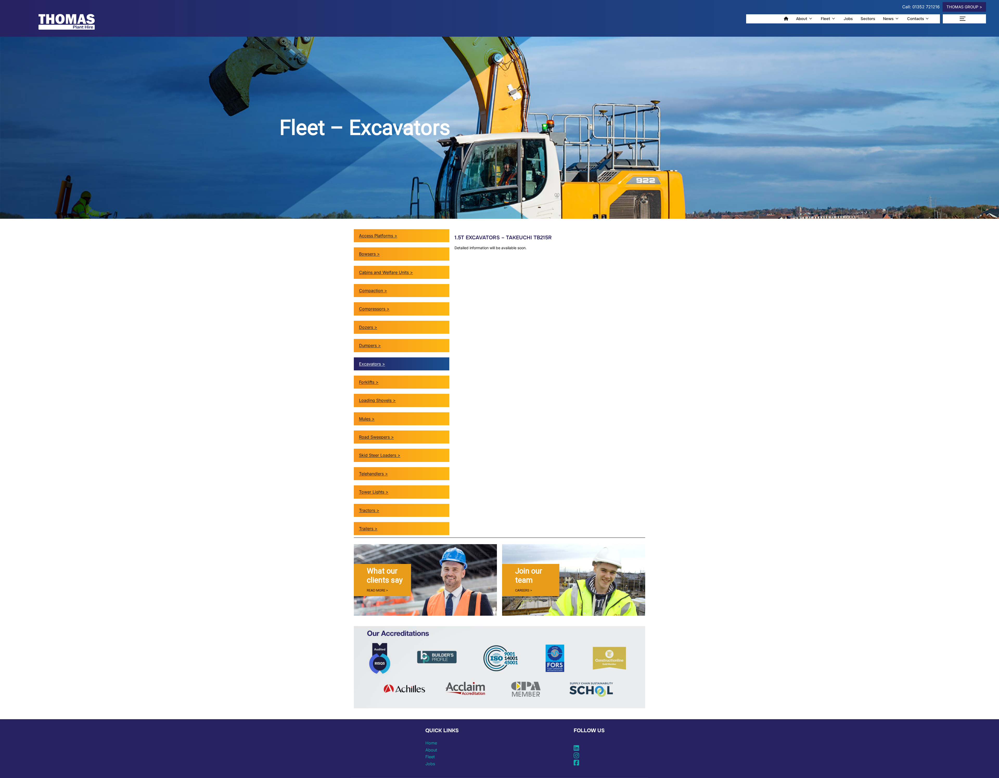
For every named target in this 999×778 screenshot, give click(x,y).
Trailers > (368, 528)
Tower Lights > (373, 491)
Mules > (367, 418)
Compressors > (374, 308)
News (888, 18)
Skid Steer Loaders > (379, 455)
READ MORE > (377, 590)
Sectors (868, 18)
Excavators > (372, 364)
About (801, 18)
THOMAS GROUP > (964, 6)
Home (431, 742)
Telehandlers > (373, 473)
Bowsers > (369, 253)
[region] (425, 580)
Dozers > (368, 327)
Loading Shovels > (377, 400)
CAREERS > (523, 590)
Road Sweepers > (376, 437)
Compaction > (373, 290)
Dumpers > (370, 345)
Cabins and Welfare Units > (386, 272)
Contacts (915, 18)
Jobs (848, 18)
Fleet (825, 18)
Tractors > (369, 510)
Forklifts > (369, 382)
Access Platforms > (378, 235)
